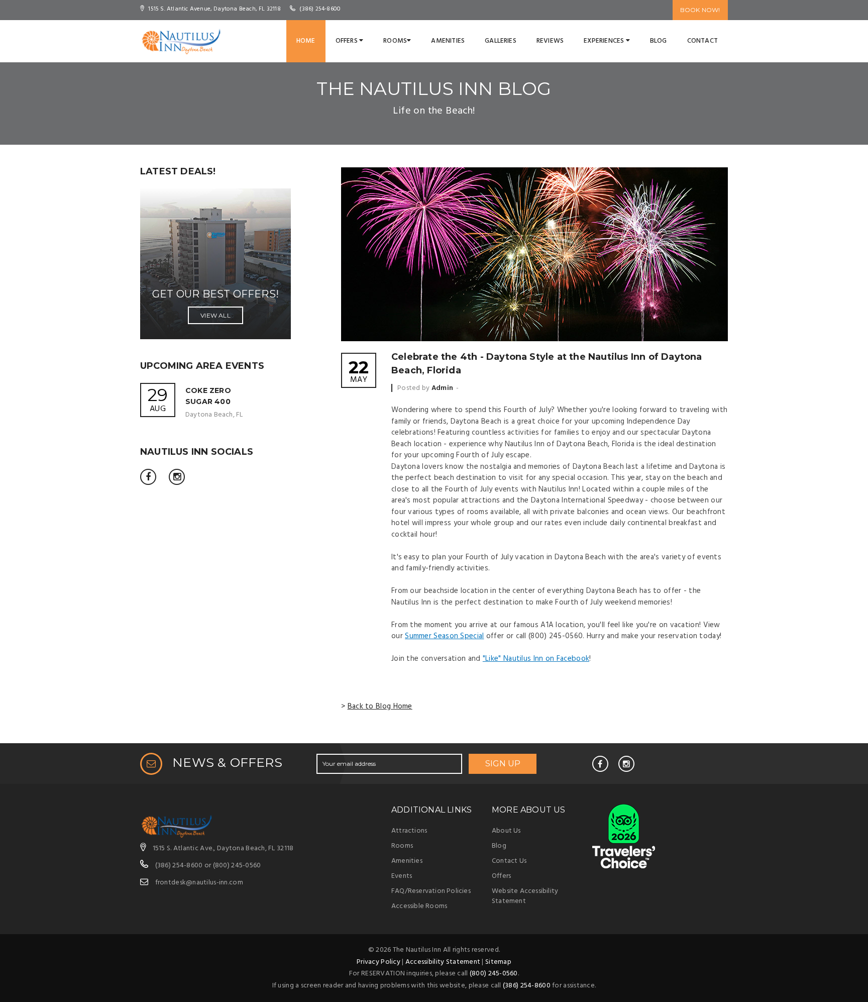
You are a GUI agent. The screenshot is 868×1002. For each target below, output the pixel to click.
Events (401, 876)
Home (305, 41)
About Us (506, 831)
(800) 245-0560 (237, 865)
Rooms (395, 41)
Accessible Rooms (419, 906)
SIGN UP (502, 763)
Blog (658, 41)
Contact (702, 41)
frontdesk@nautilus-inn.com (199, 882)
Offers (347, 41)
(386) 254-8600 (179, 865)
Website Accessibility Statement (525, 896)
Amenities (448, 41)
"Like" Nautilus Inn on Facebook (536, 659)
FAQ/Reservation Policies (431, 891)
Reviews (550, 41)
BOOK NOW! (700, 10)
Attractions (409, 831)
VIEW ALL (215, 315)
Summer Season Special (444, 636)
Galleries (500, 41)
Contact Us (509, 861)
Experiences (604, 41)
